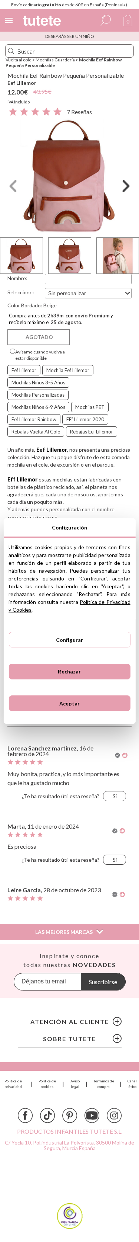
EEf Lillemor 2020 (85, 419)
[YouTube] (92, 1115)
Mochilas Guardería (55, 60)
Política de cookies (47, 1084)
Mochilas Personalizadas (37, 395)
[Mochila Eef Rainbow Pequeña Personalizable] (69, 175)
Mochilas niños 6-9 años (38, 407)
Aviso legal (75, 1084)
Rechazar (69, 671)
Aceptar (69, 703)
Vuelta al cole (19, 60)
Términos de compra (103, 1084)
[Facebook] (25, 1115)
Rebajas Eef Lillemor (91, 432)
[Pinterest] (69, 1115)
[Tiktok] (47, 1115)
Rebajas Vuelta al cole (35, 432)
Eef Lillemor (21, 83)
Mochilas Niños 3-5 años (38, 382)
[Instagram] (114, 1115)
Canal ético (132, 1084)
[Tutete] (43, 22)
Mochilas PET (90, 407)
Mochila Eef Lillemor (67, 370)
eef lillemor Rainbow (33, 419)
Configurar (69, 640)
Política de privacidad (13, 1084)
